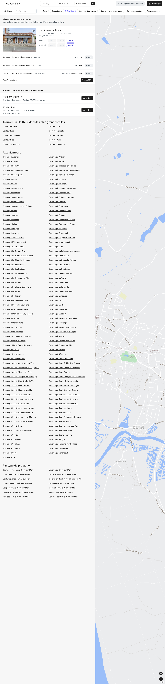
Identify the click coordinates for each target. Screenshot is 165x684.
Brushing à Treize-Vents (59, 448)
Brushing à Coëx (10, 211)
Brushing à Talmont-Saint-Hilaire (63, 444)
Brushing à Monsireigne (13, 323)
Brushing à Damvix (11, 220)
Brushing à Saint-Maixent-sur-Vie (63, 399)
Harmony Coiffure (12, 96)
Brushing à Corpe (10, 215)
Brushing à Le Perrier (11, 291)
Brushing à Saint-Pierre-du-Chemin (18, 421)
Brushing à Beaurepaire (13, 175)
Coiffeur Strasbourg (11, 144)
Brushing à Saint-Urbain (13, 426)
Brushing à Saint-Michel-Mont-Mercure (19, 417)
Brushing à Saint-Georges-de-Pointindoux (67, 376)
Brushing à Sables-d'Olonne (61, 359)
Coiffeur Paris (55, 140)
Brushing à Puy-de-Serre (13, 354)
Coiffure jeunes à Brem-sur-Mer (16, 479)
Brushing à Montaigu (58, 323)
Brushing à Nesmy (57, 336)
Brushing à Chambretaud (59, 193)
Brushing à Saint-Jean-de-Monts (17, 394)
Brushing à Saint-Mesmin (60, 412)
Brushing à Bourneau (58, 184)
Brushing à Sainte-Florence (60, 430)
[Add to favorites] (33, 31)
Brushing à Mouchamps (13, 332)
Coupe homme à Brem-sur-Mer (62, 488)
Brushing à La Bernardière (14, 251)
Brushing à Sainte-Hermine (60, 435)
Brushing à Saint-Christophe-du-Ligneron (21, 367)
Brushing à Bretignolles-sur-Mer (62, 188)
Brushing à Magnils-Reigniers (15, 309)
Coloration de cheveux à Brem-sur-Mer (65, 479)
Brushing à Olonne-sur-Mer (60, 345)
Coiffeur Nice (8, 140)
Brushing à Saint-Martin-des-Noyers (18, 408)
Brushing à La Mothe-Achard (15, 273)
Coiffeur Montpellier (11, 135)
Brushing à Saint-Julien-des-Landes (64, 394)
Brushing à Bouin (10, 184)
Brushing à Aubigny (11, 161)
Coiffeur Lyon (8, 131)
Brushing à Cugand (57, 215)
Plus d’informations (10, 80)
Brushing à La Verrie (57, 278)
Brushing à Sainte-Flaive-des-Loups (18, 430)
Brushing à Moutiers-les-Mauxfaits (18, 336)
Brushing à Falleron (11, 224)
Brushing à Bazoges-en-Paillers (62, 166)
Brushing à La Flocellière (13, 264)
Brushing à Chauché (57, 202)
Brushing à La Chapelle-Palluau (62, 260)
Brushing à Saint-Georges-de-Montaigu (20, 376)
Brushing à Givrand (11, 233)
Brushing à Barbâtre (11, 166)
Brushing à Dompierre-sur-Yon (62, 220)
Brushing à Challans (11, 193)
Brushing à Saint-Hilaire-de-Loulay (64, 381)
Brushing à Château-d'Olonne (61, 197)
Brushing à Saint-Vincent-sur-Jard (63, 426)
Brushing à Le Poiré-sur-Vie (60, 291)
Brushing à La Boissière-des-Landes (64, 251)
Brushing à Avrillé (56, 161)
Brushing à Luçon (56, 300)
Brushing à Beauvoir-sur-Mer (61, 175)
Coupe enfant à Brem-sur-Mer (62, 483)
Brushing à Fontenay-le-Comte (62, 224)
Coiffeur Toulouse (57, 144)
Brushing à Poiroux (57, 350)
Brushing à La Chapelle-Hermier (16, 260)
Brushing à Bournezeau (13, 188)
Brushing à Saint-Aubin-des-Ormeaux (65, 363)
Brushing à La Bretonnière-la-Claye (18, 255)
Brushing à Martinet (57, 314)
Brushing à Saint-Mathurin (60, 408)
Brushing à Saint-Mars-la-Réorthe (63, 403)
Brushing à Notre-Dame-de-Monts (17, 345)
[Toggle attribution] (162, 682)
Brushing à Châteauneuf (13, 202)
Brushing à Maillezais (58, 309)
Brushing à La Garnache (59, 264)
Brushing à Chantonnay (13, 197)
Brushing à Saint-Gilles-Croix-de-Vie (18, 381)
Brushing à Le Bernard (12, 282)
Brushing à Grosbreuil (58, 233)
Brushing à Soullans (11, 444)
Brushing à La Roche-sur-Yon (61, 273)
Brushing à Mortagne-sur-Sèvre (62, 327)
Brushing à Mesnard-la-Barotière (63, 318)
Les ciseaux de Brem (50, 30)
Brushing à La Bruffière (59, 255)
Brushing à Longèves (58, 296)
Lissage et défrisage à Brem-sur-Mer (18, 492)
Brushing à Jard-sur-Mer (13, 237)
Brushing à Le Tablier (12, 296)
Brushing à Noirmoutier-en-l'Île (62, 341)
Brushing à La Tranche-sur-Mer (16, 278)
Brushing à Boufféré (57, 179)
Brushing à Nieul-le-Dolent (14, 341)
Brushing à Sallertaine (12, 439)
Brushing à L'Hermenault (59, 242)
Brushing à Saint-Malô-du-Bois (16, 403)
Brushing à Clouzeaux (58, 206)
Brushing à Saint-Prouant (60, 421)
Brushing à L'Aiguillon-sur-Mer (62, 237)
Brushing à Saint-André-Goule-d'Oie (18, 363)
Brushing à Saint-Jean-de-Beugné (63, 390)
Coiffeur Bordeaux (10, 126)
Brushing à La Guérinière (59, 269)
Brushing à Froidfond (58, 228)
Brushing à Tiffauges (12, 448)
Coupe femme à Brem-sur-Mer (16, 488)
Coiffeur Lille (54, 126)
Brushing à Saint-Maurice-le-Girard (18, 412)
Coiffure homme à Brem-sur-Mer (63, 474)
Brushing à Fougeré (11, 228)
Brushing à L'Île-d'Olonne (13, 246)
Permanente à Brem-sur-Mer (61, 492)
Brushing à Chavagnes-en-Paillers (17, 206)
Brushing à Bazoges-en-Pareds (16, 170)
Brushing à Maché (56, 305)
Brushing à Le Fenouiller (59, 287)
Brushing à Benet (10, 179)
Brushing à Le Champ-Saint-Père (17, 287)
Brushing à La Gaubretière (14, 269)
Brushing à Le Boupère (58, 282)
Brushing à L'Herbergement (14, 242)
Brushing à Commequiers (60, 211)
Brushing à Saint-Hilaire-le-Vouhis (17, 390)
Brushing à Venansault (58, 453)
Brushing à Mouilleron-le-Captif (62, 332)
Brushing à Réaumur (57, 354)
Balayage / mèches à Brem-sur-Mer (18, 470)
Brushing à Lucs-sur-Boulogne (16, 305)
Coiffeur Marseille (56, 131)
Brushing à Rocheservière (14, 359)
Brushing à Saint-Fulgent (59, 372)
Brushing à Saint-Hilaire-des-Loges (64, 385)
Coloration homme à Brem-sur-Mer (17, 483)
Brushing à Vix (9, 457)
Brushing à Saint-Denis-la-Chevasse (64, 367)
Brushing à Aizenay (11, 157)
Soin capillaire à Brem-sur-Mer (15, 497)
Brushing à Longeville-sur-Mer (16, 300)
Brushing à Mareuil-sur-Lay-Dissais (18, 314)
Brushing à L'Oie (56, 246)
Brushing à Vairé (10, 453)
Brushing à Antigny (57, 157)
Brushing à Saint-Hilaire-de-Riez (16, 385)
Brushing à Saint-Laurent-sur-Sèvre (18, 399)
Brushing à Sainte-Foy (12, 435)
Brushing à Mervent (11, 318)
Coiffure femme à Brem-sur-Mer (16, 474)
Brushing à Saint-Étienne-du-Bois (17, 372)
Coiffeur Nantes (56, 135)
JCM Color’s (9, 107)
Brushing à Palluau (11, 350)
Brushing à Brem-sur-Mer (60, 470)
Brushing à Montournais (13, 327)
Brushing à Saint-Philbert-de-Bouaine (65, 417)
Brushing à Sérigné (57, 439)
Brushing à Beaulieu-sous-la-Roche (64, 170)
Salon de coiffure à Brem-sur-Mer (63, 497)
